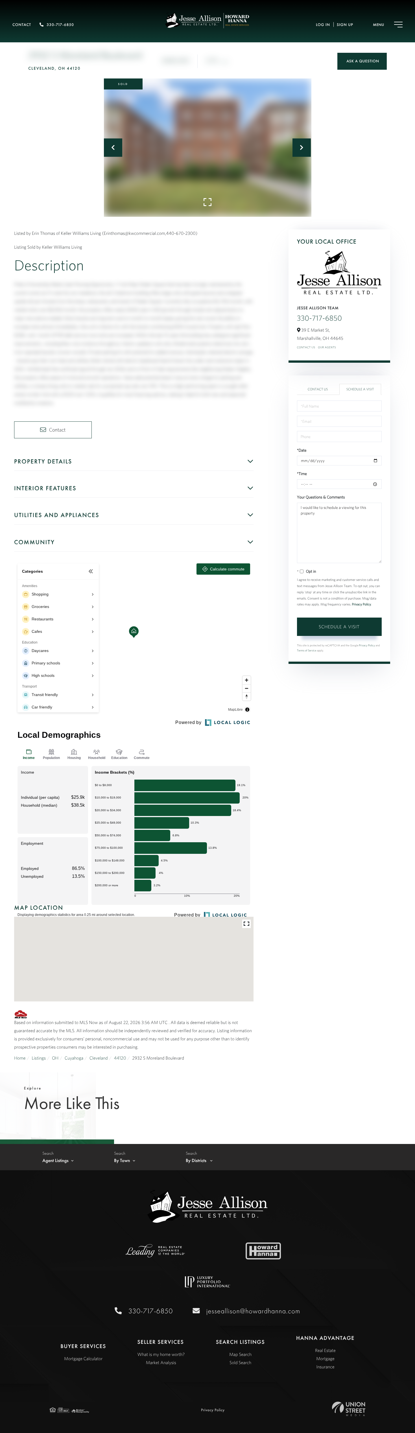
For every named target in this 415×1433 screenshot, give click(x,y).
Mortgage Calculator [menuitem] (83, 1359)
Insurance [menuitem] (325, 1367)
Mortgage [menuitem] (325, 1359)
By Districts (196, 1161)
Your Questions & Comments (321, 497)
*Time (302, 473)
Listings (39, 1058)
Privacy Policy (361, 604)
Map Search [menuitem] (240, 1354)
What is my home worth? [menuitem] (161, 1354)
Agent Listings (55, 1161)
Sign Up (345, 24)
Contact (21, 24)
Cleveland (98, 1058)
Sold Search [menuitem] (240, 1363)
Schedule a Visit (360, 389)
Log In (323, 24)
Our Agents (327, 347)
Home (20, 1058)
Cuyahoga (74, 1058)
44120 (120, 1058)
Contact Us (306, 347)
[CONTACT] (362, 61)
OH (55, 1058)
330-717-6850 (60, 24)
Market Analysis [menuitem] (161, 1363)
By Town (122, 1161)
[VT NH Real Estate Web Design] (348, 1409)
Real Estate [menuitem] (325, 1350)
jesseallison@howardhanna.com (253, 1311)
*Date (302, 450)
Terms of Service (306, 650)
